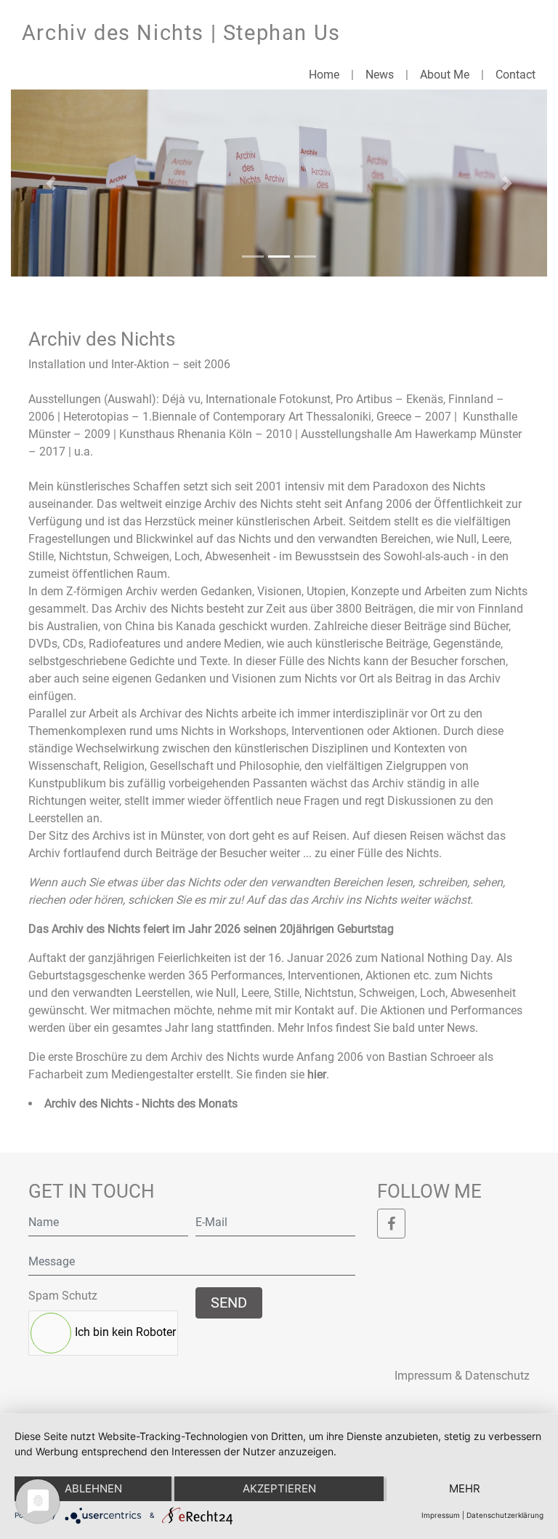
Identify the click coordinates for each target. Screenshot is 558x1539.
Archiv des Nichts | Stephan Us (181, 32)
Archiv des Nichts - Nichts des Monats (141, 1103)
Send (229, 1302)
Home (324, 74)
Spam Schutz (62, 1296)
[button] (51, 183)
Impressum (440, 1515)
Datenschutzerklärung (504, 1515)
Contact (515, 74)
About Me (444, 74)
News (379, 74)
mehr (464, 1488)
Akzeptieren (279, 1488)
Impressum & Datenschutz (462, 1376)
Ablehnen (93, 1488)
